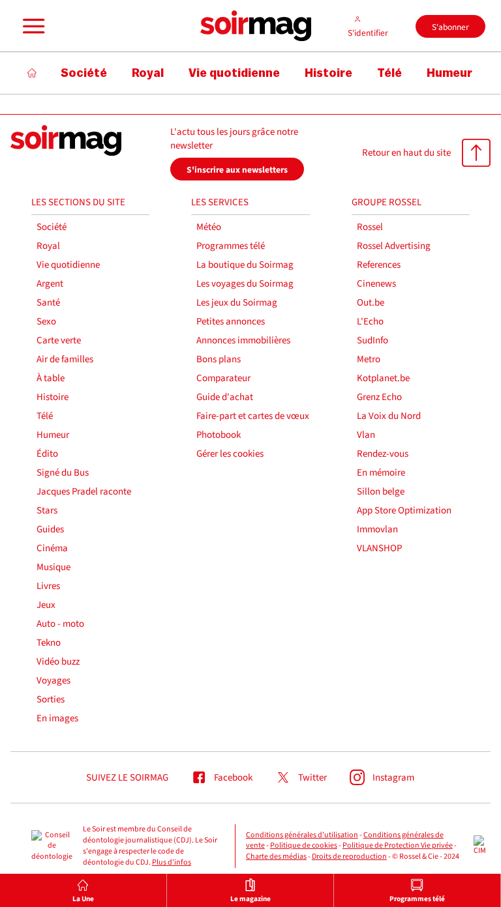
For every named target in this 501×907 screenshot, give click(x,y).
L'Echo (370, 321)
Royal (48, 246)
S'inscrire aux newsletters (237, 170)
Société (52, 227)
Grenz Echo (379, 397)
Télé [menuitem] (389, 73)
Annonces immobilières (243, 340)
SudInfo (372, 340)
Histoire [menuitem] (328, 73)
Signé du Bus (63, 473)
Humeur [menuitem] (449, 73)
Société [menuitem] (84, 73)
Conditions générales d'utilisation (302, 835)
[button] (32, 26)
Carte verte (59, 340)
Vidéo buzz (58, 662)
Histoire (52, 397)
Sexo (46, 321)
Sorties (51, 699)
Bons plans (218, 359)
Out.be (370, 303)
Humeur (53, 435)
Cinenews (376, 284)
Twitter (312, 778)
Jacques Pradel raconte (84, 491)
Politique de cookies (303, 845)
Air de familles (65, 359)
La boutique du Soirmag (245, 265)
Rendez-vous (382, 454)
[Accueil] (32, 73)
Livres (48, 586)
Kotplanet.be (383, 378)
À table (51, 378)
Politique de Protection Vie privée (397, 845)
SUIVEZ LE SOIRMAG (127, 778)
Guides (50, 529)
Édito (47, 454)
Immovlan (377, 529)
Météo (208, 227)
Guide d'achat (224, 397)
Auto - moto (60, 624)
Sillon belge (380, 491)
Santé (48, 303)
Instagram (393, 778)
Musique (53, 567)
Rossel (370, 227)
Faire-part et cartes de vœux (252, 416)
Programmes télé (230, 246)
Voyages (53, 680)
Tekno (49, 643)
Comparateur (223, 378)
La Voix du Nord (389, 416)
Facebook (233, 778)
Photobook (218, 435)
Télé (45, 416)
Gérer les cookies (230, 454)
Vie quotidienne (68, 265)
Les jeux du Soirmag (236, 303)
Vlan (366, 435)
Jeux (46, 605)
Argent (50, 284)
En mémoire (381, 473)
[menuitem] (83, 890)
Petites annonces (230, 321)
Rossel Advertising (394, 246)
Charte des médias (276, 856)
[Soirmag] (255, 26)
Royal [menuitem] (148, 73)
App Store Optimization (404, 510)
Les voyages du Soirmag (245, 284)
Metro (368, 359)
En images (57, 718)
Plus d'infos (171, 862)
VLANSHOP (379, 548)
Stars (47, 510)
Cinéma (52, 548)
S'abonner (450, 27)
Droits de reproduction (349, 856)
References (379, 265)
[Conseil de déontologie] (51, 846)
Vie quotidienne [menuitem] (234, 73)
